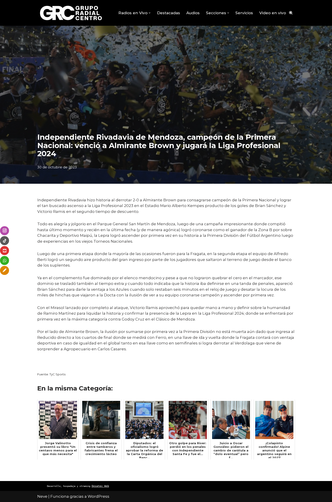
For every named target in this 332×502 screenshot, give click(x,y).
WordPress (98, 496)
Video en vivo (272, 13)
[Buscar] (290, 12)
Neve (42, 496)
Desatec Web (100, 486)
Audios (193, 13)
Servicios (244, 13)
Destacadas (168, 13)
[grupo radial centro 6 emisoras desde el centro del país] (71, 13)
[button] (150, 13)
